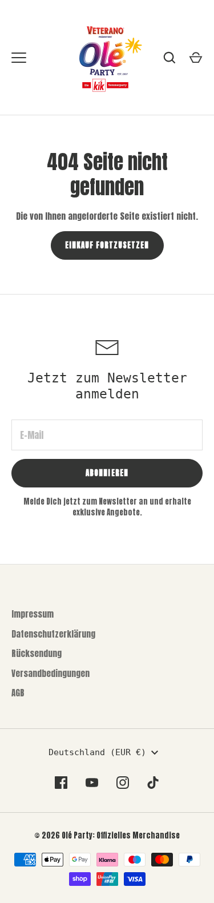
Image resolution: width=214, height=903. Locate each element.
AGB (18, 692)
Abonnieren (107, 472)
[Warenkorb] (195, 57)
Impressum (32, 613)
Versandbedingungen (50, 673)
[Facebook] (61, 782)
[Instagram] (122, 782)
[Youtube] (91, 782)
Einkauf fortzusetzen (107, 245)
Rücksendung (36, 653)
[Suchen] (169, 57)
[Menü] (18, 57)
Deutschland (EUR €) (97, 752)
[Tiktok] (153, 782)
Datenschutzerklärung (53, 633)
